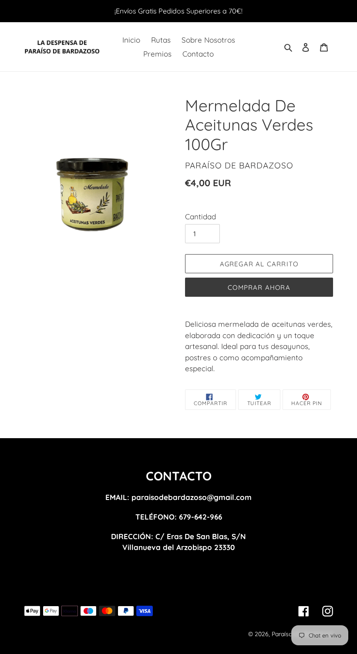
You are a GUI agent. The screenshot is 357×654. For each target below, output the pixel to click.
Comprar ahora (259, 287)
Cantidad (200, 216)
